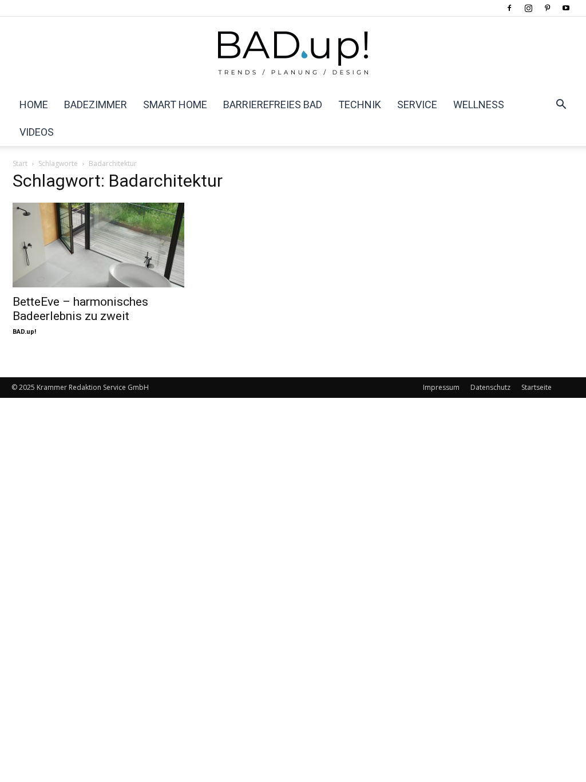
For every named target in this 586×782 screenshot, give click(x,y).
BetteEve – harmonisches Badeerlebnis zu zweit (80, 309)
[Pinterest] (547, 8)
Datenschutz (490, 387)
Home (33, 104)
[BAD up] (293, 54)
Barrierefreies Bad (272, 104)
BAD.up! (24, 331)
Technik (359, 104)
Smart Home (175, 104)
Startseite (536, 387)
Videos (36, 132)
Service (417, 104)
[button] (561, 105)
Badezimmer (95, 104)
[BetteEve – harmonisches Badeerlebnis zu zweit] (98, 245)
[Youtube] (566, 8)
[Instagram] (528, 8)
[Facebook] (509, 8)
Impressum (441, 387)
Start (20, 163)
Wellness (478, 104)
